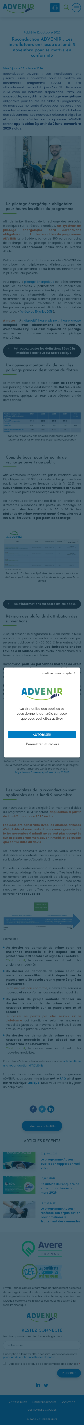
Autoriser (42, 735)
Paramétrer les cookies (42, 744)
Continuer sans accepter (57, 673)
